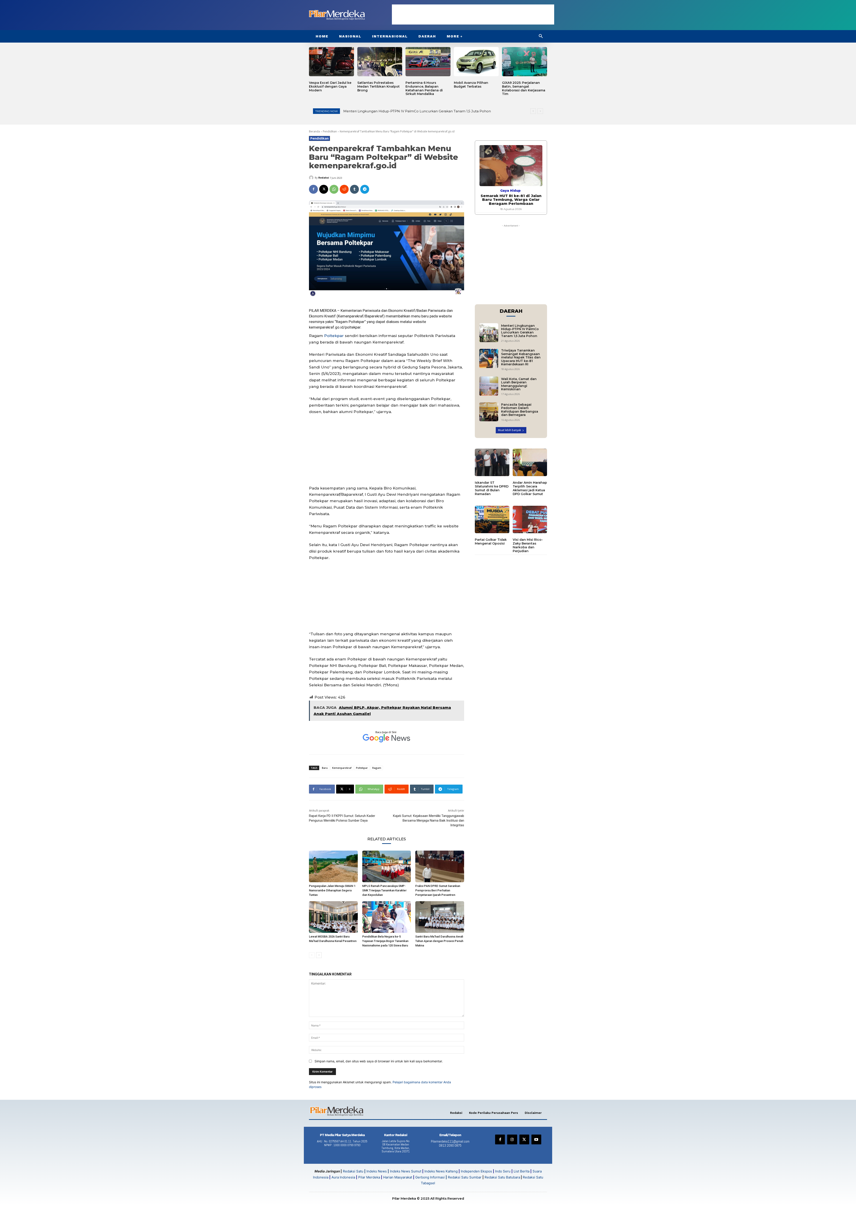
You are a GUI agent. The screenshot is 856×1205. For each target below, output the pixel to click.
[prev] (533, 111)
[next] (540, 111)
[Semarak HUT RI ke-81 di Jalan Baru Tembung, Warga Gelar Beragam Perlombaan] (510, 165)
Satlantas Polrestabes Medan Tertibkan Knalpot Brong (378, 86)
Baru (325, 767)
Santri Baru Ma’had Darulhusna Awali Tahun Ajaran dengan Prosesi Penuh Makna (439, 941)
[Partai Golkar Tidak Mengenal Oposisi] (492, 519)
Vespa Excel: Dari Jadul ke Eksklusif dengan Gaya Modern (330, 86)
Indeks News (376, 1171)
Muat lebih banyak (509, 430)
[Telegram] (364, 189)
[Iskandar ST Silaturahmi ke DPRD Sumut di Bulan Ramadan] (492, 462)
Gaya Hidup (510, 190)
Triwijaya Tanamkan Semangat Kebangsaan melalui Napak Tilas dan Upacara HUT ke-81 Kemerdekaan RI (521, 357)
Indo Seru (502, 1171)
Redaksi (323, 177)
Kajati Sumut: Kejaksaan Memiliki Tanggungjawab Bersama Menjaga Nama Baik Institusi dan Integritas (428, 820)
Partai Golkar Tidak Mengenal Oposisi (491, 541)
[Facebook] (313, 189)
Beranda (314, 131)
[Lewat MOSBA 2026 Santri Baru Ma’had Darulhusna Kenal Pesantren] (333, 917)
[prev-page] (312, 955)
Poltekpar (356, 321)
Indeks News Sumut (405, 1171)
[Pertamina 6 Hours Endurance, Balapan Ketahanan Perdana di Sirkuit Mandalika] (428, 61)
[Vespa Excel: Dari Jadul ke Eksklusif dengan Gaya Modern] (331, 61)
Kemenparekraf (351, 316)
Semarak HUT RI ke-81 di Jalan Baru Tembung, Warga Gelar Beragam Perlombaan (511, 200)
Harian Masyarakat (397, 1177)
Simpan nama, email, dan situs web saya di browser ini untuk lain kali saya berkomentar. (379, 1061)
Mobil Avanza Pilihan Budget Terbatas (471, 84)
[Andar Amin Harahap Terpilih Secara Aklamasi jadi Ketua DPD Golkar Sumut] (530, 462)
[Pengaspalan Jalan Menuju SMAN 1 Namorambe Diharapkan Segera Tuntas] (333, 866)
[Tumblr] (354, 189)
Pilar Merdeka (369, 1177)
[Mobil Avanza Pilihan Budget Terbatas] (476, 61)
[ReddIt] (344, 189)
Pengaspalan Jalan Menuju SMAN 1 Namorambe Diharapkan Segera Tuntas (332, 890)
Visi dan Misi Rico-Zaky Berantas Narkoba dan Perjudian (528, 545)
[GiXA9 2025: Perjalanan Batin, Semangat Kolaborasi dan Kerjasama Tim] (524, 61)
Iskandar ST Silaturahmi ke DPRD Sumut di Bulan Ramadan (491, 488)
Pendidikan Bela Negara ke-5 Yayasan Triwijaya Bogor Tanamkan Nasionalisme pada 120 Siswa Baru (385, 941)
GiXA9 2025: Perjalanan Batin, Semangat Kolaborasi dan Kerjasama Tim (523, 88)
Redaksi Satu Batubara (502, 1177)
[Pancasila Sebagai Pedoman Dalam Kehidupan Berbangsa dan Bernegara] (488, 411)
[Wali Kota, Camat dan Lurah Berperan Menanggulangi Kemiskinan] (488, 385)
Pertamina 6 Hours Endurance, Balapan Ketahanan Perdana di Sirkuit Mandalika (424, 88)
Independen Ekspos (476, 1171)
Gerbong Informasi (430, 1177)
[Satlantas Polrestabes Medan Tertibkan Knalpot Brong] (379, 61)
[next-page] (319, 955)
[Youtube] (536, 1139)
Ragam (376, 767)
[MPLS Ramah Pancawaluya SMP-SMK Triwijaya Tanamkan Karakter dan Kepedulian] (386, 866)
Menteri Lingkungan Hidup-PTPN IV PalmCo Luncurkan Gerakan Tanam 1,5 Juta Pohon (520, 331)
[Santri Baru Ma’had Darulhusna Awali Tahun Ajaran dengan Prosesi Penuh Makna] (439, 917)
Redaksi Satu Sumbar (465, 1177)
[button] (541, 36)
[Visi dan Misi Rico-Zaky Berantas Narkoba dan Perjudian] (530, 519)
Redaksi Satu (353, 1171)
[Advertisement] (473, 14)
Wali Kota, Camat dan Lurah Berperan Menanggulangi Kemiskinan (519, 384)
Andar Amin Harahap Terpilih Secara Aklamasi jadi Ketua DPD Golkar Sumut (530, 488)
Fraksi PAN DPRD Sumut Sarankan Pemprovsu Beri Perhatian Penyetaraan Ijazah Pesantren (437, 890)
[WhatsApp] (333, 189)
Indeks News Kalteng (441, 1171)
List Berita (521, 1171)
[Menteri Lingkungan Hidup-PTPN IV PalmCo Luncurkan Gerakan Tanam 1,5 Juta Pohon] (488, 332)
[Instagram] (512, 1139)
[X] (323, 189)
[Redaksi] (312, 177)
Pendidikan (330, 131)
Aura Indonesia (343, 1177)
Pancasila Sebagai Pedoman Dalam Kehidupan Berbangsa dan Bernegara (519, 410)
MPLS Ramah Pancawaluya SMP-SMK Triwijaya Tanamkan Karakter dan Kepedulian (384, 890)
